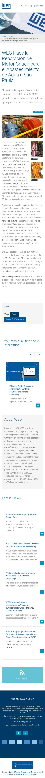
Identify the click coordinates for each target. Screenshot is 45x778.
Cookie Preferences (25, 765)
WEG (5, 5)
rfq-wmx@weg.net (32, 725)
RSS (9, 774)
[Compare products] (26, 5)
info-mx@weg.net (25, 722)
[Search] (31, 5)
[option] (22, 382)
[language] (36, 5)
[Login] (22, 5)
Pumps (15, 314)
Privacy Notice (8, 772)
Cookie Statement (22, 772)
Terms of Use (36, 772)
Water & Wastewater (15, 319)
